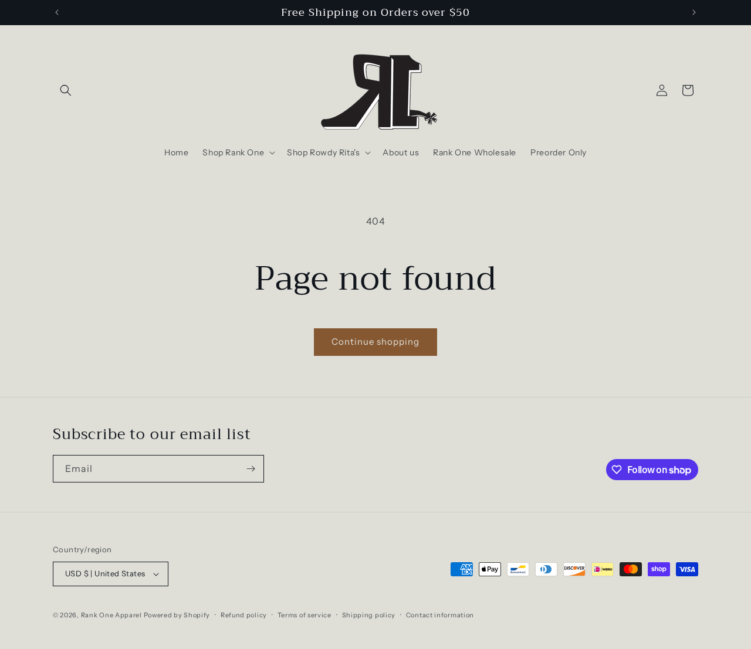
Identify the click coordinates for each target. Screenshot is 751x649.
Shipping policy (369, 615)
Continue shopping (375, 341)
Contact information (440, 615)
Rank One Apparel (111, 615)
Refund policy (244, 615)
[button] (66, 90)
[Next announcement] (694, 12)
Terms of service (304, 615)
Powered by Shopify (177, 615)
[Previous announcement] (57, 12)
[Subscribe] (250, 468)
